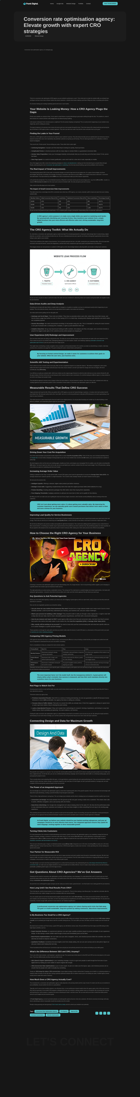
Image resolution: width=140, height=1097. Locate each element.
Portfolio (80, 3)
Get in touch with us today (58, 1004)
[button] (110, 3)
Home (52, 3)
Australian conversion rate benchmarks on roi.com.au (43, 840)
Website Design (70, 3)
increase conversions (37, 1015)
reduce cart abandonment (70, 163)
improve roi (74, 1011)
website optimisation (53, 1015)
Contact (88, 3)
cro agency (64, 1011)
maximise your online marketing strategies (42, 632)
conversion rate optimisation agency (46, 1011)
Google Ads (60, 3)
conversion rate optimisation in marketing (57, 165)
